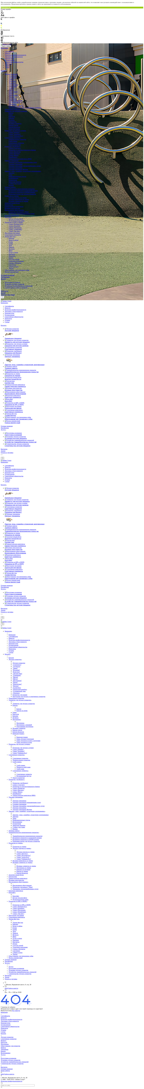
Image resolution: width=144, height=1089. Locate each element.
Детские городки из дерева (18, 198)
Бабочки (11, 238)
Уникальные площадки (12, 109)
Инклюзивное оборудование (14, 210)
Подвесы (12, 120)
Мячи (10, 250)
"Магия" (11, 88)
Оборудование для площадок (10, 1046)
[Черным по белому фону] (1, 19)
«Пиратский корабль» (16, 100)
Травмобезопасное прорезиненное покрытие (20, 189)
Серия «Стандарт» (15, 148)
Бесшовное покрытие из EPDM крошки (22, 192)
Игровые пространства (12, 208)
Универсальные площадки (17, 139)
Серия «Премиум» (15, 152)
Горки (11, 115)
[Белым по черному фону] (1, 22)
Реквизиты (8, 64)
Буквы (11, 242)
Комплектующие (14, 129)
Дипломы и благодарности (14, 57)
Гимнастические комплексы (14, 206)
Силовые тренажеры (15, 164)
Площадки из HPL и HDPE (14, 222)
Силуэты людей (14, 259)
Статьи (7, 67)
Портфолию (5, 277)
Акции (3, 293)
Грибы (11, 243)
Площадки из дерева (12, 196)
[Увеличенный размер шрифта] (2, 15)
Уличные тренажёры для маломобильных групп (25, 166)
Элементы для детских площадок (16, 111)
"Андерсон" (13, 77)
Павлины (12, 254)
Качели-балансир (14, 127)
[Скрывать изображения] (2, 34)
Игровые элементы (15, 123)
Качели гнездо (13, 125)
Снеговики (12, 265)
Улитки (11, 268)
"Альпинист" (13, 76)
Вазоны (11, 185)
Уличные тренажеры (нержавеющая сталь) (23, 162)
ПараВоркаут (13, 157)
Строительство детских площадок (16, 287)
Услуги (3, 279)
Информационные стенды (17, 176)
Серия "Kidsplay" (14, 132)
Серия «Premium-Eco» (16, 224)
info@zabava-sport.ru (11, 988)
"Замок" (11, 79)
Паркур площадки (15, 145)
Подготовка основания (12, 282)
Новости (7, 53)
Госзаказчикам (9, 60)
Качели (11, 113)
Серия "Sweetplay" (15, 134)
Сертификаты (9, 51)
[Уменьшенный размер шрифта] (2, 11)
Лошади (11, 247)
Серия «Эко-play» (14, 231)
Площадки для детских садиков (15, 130)
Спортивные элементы (16, 143)
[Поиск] (2, 297)
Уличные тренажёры (15, 168)
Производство (9, 58)
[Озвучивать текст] (2, 38)
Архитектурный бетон (12, 203)
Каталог (4, 71)
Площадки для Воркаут (13, 146)
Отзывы (7, 65)
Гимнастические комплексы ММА (20, 159)
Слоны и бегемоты (15, 263)
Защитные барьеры (15, 182)
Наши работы (5, 1070)
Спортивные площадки (13, 137)
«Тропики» (12, 104)
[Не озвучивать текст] (2, 40)
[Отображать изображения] (2, 32)
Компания (4, 48)
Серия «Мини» (14, 155)
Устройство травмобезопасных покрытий (18, 286)
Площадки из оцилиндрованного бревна (22, 150)
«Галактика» (13, 99)
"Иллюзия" (12, 81)
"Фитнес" (12, 97)
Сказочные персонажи (16, 261)
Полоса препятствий (12, 272)
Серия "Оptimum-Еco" (16, 136)
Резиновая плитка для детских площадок (22, 194)
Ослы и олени (13, 252)
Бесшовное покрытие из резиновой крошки (23, 190)
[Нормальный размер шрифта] (2, 13)
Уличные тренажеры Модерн (18, 169)
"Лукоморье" (13, 86)
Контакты (4, 291)
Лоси (10, 245)
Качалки (11, 118)
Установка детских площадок (14, 284)
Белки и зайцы (13, 240)
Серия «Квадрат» (14, 153)
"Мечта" (11, 90)
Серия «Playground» (15, 228)
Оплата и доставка (8, 295)
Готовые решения (7, 275)
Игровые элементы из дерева (18, 201)
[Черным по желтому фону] (1, 26)
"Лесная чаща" (13, 85)
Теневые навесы (10, 187)
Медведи (12, 249)
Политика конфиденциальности (15, 55)
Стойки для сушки (15, 183)
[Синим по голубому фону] (1, 24)
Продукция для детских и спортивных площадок (25, 107)
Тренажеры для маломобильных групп (21, 213)
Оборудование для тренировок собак (17, 270)
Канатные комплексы (12, 215)
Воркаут (3, 1040)
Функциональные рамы (16, 220)
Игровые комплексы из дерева (19, 199)
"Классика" (12, 83)
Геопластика (9, 205)
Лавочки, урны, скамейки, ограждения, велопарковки (23, 171)
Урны (10, 175)
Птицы (11, 258)
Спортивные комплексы (13, 235)
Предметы (12, 256)
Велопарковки (13, 178)
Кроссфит (8, 217)
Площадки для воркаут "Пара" (19, 212)
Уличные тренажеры (12, 160)
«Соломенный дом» (15, 102)
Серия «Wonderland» (15, 229)
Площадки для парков (16, 106)
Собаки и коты (14, 266)
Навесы (3, 1047)
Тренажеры (4, 1049)
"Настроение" (13, 92)
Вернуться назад (6, 1010)
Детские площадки (11, 74)
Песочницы (12, 122)
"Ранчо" (11, 93)
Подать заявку (6, 46)
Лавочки (11, 173)
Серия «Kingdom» (15, 226)
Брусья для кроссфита (16, 219)
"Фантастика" (13, 95)
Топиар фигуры (10, 236)
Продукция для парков (12, 233)
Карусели (12, 116)
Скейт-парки (13, 141)
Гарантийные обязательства (14, 62)
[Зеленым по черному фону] (1, 28)
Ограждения (13, 180)
